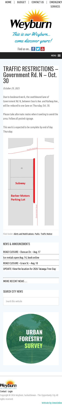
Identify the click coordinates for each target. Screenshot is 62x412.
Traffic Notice (46, 234)
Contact (3, 391)
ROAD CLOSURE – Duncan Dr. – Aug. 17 (21, 251)
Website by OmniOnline (52, 403)
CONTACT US (38, 2)
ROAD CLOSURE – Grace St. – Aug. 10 (20, 263)
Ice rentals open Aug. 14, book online (21, 257)
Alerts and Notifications (24, 234)
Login (10, 391)
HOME (8, 2)
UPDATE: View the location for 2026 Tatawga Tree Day (29, 268)
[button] (53, 55)
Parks (37, 234)
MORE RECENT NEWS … (15, 281)
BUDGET (21, 2)
